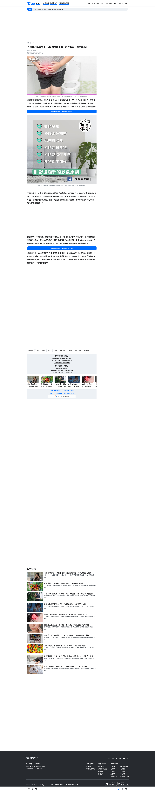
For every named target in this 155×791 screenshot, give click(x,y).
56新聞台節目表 (90, 769)
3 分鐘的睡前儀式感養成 (62, 363)
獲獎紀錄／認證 (124, 776)
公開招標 (122, 769)
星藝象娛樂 (114, 776)
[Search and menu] (126, 3)
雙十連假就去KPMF (62, 369)
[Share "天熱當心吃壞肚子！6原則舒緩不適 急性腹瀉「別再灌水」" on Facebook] (36, 789)
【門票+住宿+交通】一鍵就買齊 (62, 373)
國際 (110, 3)
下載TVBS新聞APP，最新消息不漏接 (62, 391)
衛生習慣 (62, 351)
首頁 (89, 3)
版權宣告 (100, 774)
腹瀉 (38, 351)
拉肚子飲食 (78, 351)
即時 (93, 3)
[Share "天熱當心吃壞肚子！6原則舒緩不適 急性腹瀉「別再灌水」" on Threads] (33, 789)
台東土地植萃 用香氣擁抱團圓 (61, 359)
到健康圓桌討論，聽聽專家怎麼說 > (62, 111)
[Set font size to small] (119, 789)
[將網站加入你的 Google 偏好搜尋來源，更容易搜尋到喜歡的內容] (62, 396)
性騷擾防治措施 (102, 769)
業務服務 (122, 771)
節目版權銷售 (124, 766)
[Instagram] (120, 758)
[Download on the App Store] (111, 784)
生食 (55, 351)
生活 (97, 3)
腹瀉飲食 (86, 351)
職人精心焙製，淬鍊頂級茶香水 (62, 361)
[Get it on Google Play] (123, 784)
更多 (120, 3)
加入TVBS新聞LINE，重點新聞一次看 (62, 393)
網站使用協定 (102, 771)
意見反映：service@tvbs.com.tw (35, 766)
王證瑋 (70, 351)
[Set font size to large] (126, 789)
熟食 (43, 351)
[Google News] (127, 758)
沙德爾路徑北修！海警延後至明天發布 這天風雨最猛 (48, 9)
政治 (102, 3)
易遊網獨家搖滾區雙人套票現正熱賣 (61, 371)
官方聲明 (122, 774)
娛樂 (106, 3)
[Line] (113, 758)
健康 (32, 43)
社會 (115, 3)
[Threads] (116, 758)
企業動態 (113, 769)
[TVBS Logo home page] (34, 3)
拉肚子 (49, 351)
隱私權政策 (101, 766)
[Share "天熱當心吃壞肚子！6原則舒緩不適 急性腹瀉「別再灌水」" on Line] (29, 789)
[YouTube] (124, 758)
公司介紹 (113, 766)
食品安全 (30, 351)
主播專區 (113, 774)
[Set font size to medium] (122, 789)
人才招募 (113, 771)
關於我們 (88, 766)
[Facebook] (109, 758)
